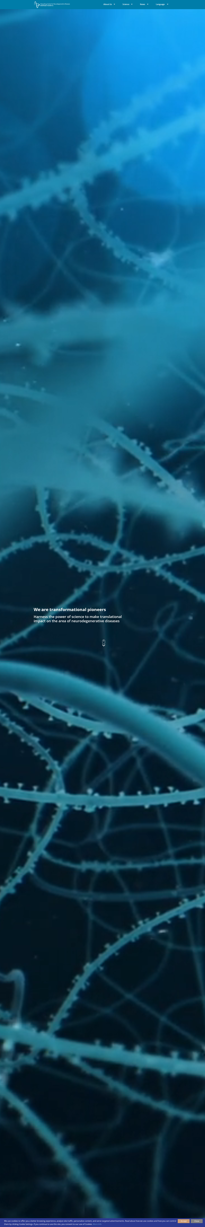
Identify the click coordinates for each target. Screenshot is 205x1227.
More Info (97, 1224)
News (142, 4)
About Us (107, 4)
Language (160, 4)
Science (126, 4)
